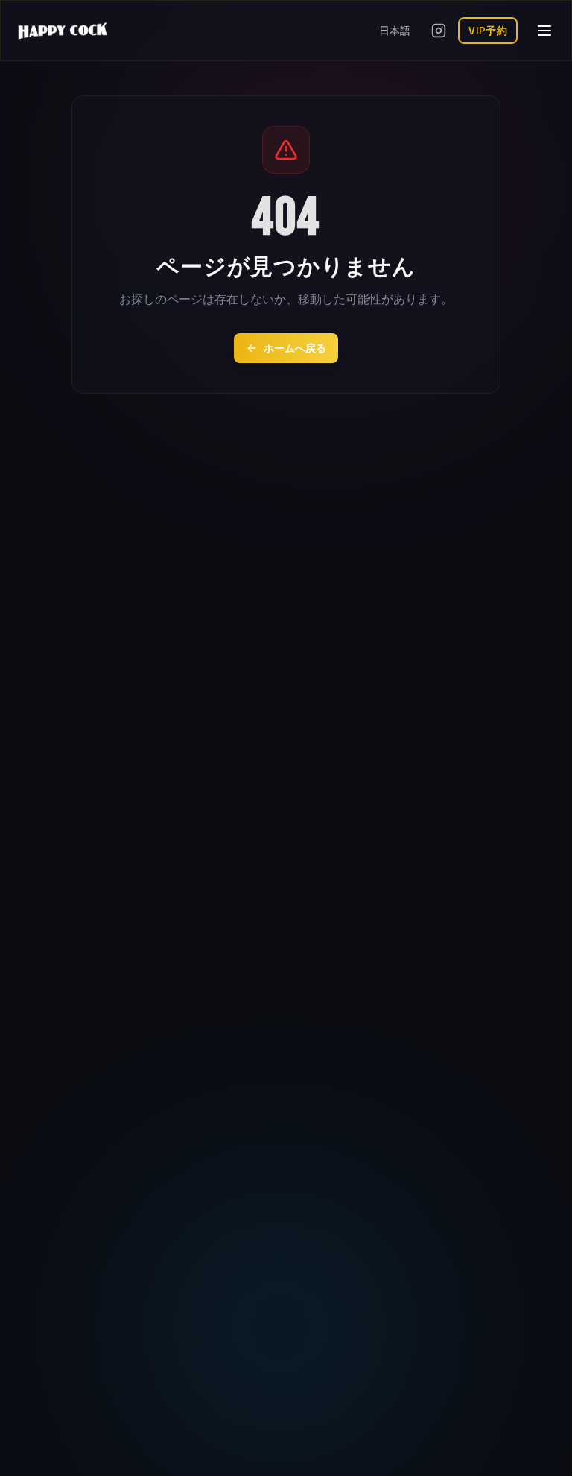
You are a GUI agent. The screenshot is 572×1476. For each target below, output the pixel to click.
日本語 (394, 30)
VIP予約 (487, 30)
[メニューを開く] (544, 30)
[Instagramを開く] (438, 30)
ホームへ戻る (295, 348)
